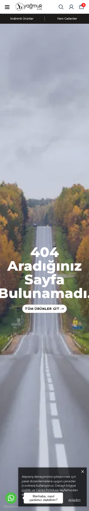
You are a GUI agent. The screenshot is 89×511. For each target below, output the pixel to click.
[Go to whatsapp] (11, 498)
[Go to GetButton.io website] (11, 506)
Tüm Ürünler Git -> (44, 309)
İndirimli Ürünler (22, 18)
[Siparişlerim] (71, 7)
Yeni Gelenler (67, 18)
